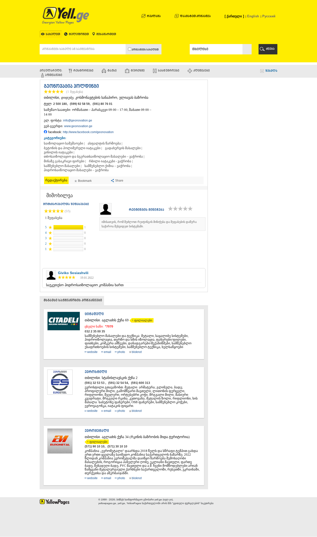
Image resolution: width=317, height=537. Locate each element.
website (92, 352)
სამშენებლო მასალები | (62, 166)
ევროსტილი (96, 372)
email (107, 352)
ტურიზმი (138, 70)
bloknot (137, 352)
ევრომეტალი (97, 431)
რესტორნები (83, 70)
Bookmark (85, 181)
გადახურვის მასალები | (123, 148)
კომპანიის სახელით (145, 49)
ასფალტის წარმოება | (105, 143)
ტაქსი (112, 70)
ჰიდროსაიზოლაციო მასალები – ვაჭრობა (76, 170)
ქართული (234, 16)
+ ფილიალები (141, 320)
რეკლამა (154, 16)
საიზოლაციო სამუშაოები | (64, 143)
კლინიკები (201, 70)
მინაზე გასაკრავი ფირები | (65, 161)
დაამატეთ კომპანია (195, 16)
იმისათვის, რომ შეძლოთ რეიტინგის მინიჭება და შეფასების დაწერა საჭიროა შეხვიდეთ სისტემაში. (149, 224)
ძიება (270, 49)
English (253, 16)
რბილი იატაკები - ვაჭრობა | (111, 161)
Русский (268, 16)
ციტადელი (94, 314)
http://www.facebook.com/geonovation (88, 132)
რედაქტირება (56, 180)
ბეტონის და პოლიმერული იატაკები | (73, 148)
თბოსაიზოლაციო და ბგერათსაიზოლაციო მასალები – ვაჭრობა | (94, 156)
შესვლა (271, 71)
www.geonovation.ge (78, 126)
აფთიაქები (53, 75)
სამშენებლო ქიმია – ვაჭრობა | (108, 166)
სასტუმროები (168, 70)
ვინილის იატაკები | (59, 152)
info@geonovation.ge (77, 120)
